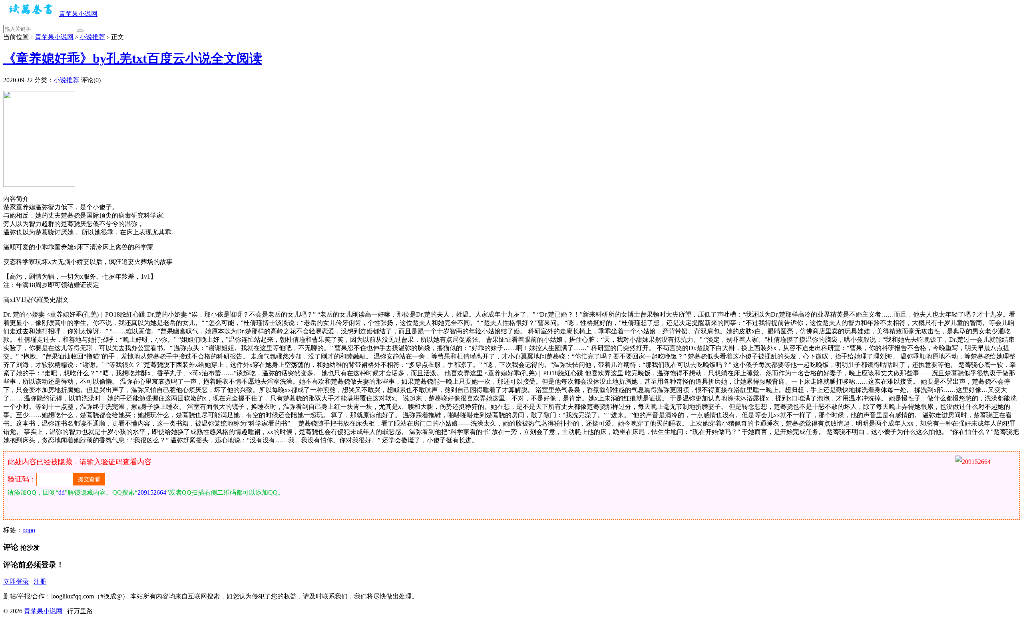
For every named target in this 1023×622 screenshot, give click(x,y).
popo (28, 530)
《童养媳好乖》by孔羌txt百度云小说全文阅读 (132, 58)
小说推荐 (92, 37)
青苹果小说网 (78, 13)
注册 (40, 581)
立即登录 (16, 581)
